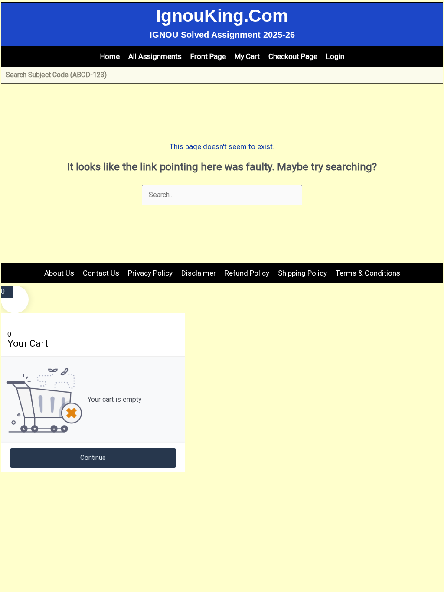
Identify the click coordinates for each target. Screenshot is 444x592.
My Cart (247, 56)
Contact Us (101, 273)
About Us (59, 273)
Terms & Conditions (368, 273)
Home (110, 56)
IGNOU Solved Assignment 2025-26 (222, 34)
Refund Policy (247, 273)
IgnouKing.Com (222, 16)
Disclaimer (198, 273)
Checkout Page (292, 56)
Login (335, 56)
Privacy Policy (150, 273)
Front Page (208, 56)
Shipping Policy (302, 273)
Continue (93, 458)
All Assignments (155, 56)
